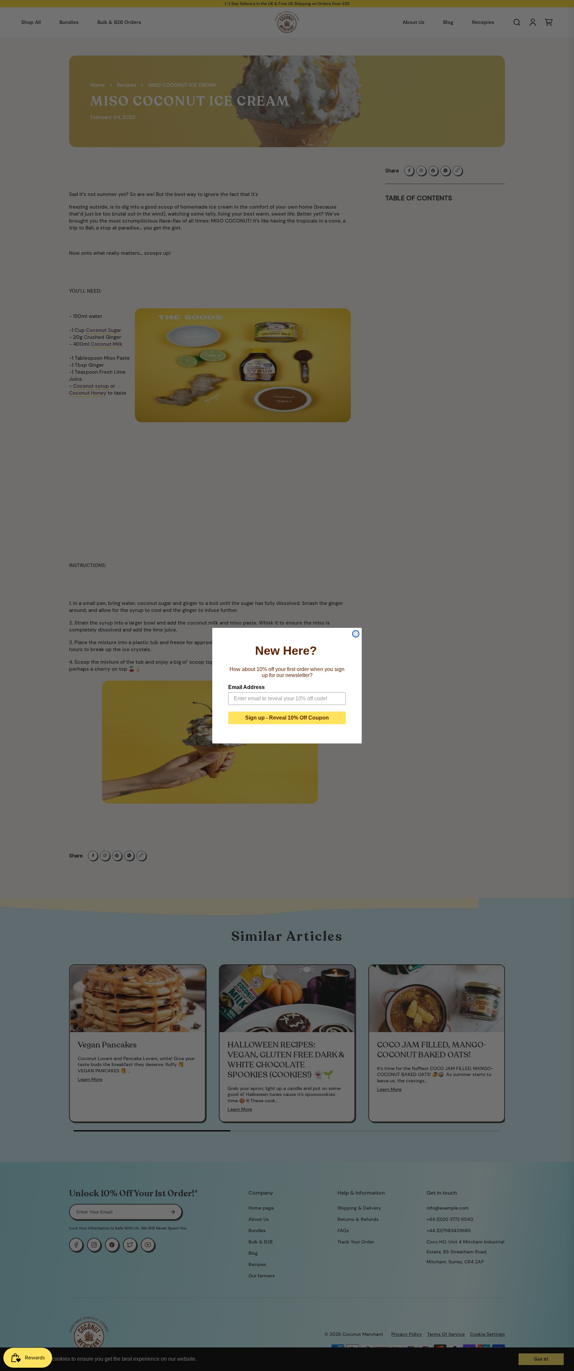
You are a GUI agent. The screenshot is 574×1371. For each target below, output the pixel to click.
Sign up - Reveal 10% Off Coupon (287, 718)
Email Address (246, 687)
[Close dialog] (355, 634)
